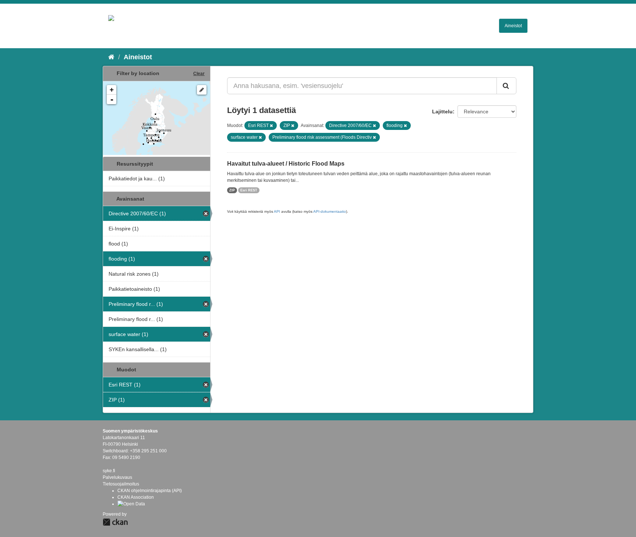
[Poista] (271, 125)
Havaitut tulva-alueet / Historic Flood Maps (285, 163)
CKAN (115, 522)
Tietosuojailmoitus (121, 484)
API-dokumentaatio (329, 211)
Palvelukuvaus (117, 477)
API (277, 211)
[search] (506, 85)
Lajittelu (442, 111)
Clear (199, 73)
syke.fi (109, 470)
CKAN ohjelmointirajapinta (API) (149, 490)
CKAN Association (135, 497)
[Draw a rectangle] (201, 90)
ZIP (232, 190)
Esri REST (248, 190)
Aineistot (513, 25)
